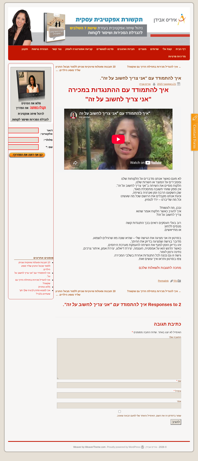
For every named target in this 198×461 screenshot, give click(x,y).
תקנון (25, 49)
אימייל (177, 391)
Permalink (163, 281)
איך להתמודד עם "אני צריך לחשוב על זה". (140, 78)
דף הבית (181, 49)
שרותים (154, 49)
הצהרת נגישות (40, 49)
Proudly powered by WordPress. (123, 447)
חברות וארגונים (126, 49)
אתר (179, 401)
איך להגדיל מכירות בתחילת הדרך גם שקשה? (154, 66)
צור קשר (56, 49)
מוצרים (142, 49)
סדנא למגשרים (105, 49)
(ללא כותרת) (44, 287)
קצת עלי (167, 49)
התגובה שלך (175, 337)
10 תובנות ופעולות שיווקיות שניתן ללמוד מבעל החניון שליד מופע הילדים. (34, 266)
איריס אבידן (145, 84)
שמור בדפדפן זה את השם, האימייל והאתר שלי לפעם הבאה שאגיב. (149, 415)
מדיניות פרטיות (177, 56)
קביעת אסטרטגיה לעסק (79, 49)
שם (178, 381)
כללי (175, 281)
